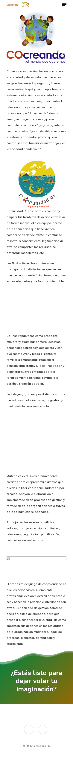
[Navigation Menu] (64, 4)
